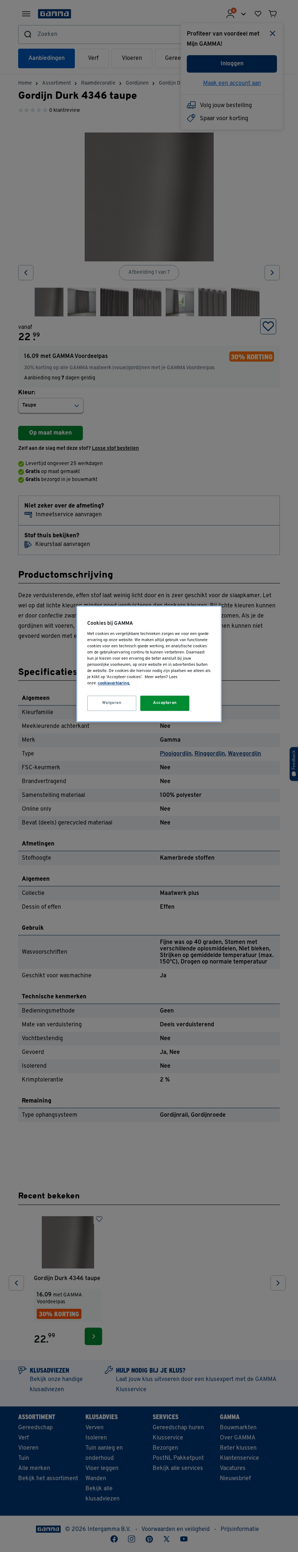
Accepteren (165, 703)
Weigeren (112, 703)
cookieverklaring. (114, 683)
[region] (149, 664)
